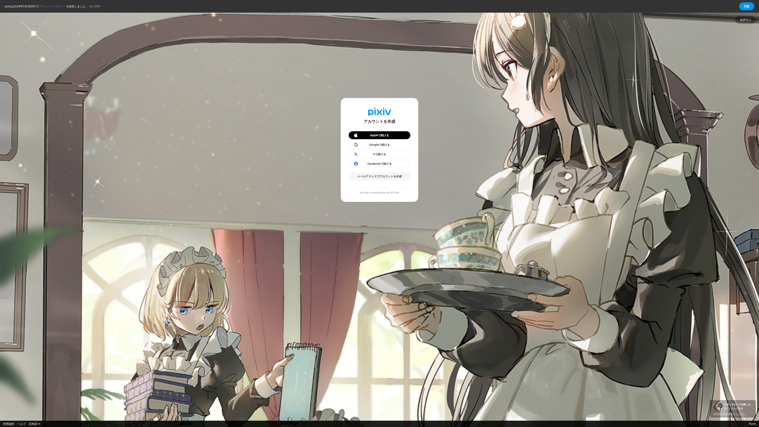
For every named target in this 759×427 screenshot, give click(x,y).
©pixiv (752, 424)
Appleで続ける (379, 135)
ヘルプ (21, 423)
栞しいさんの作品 (733, 408)
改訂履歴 (94, 6)
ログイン (745, 20)
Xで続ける (379, 154)
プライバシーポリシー (52, 6)
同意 (747, 6)
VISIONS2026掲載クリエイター (730, 414)
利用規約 (8, 423)
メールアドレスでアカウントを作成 (379, 176)
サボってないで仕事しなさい (738, 404)
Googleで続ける (379, 144)
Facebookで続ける (379, 163)
